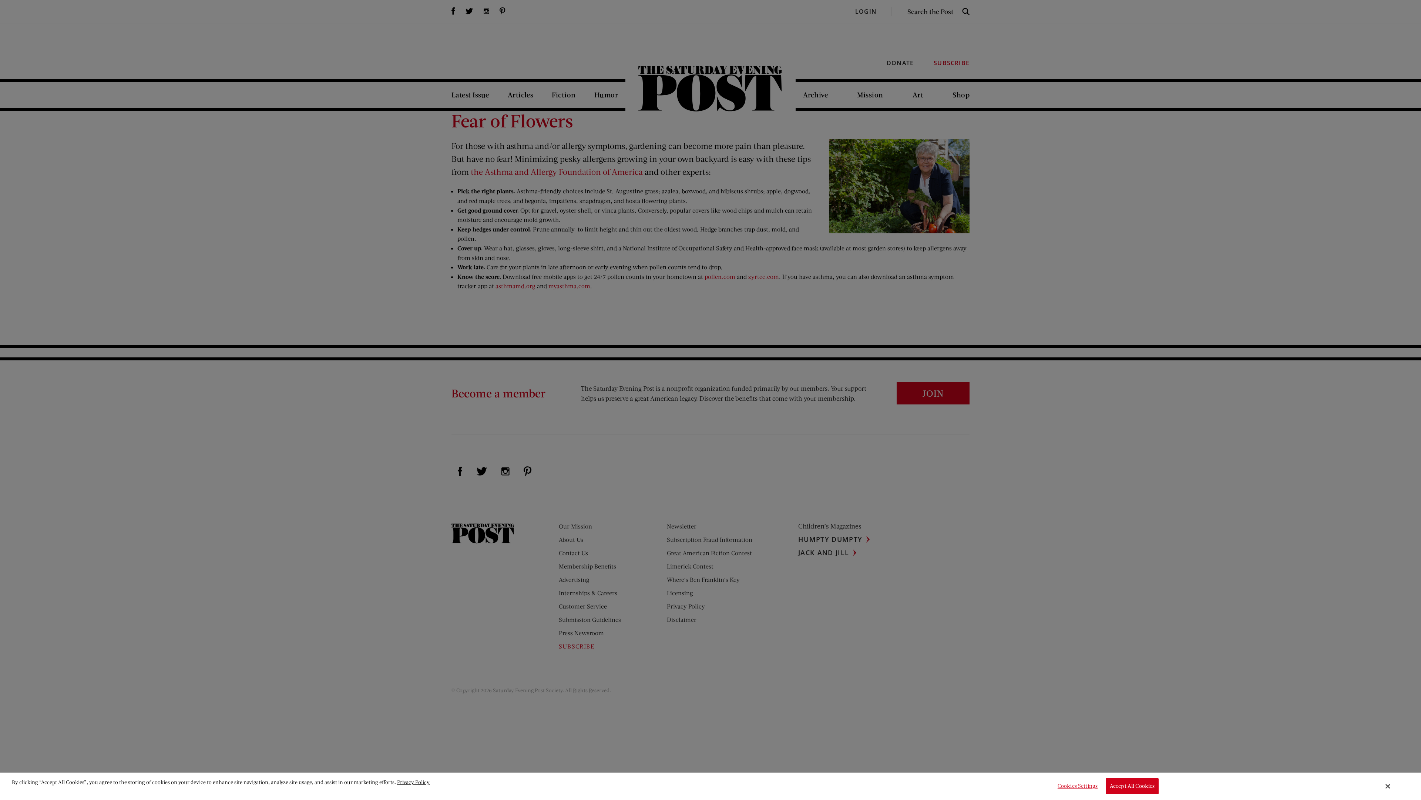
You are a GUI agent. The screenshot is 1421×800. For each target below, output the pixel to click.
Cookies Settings (1078, 786)
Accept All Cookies (1132, 786)
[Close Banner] (1388, 786)
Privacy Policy (413, 782)
